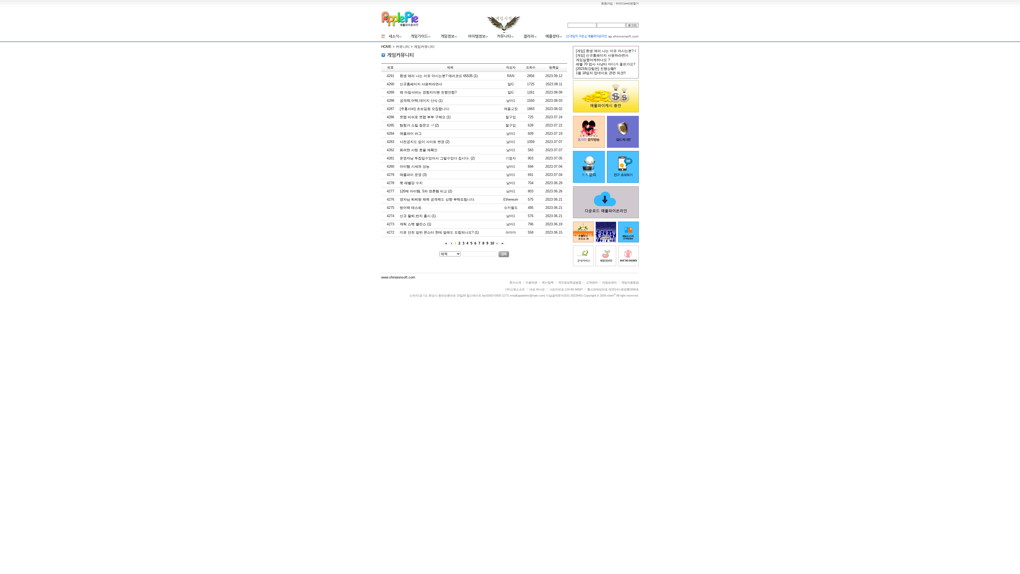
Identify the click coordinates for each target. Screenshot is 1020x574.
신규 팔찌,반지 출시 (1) (418, 216)
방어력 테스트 (411, 208)
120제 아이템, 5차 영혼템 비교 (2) (426, 191)
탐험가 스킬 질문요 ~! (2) (419, 125)
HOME (386, 47)
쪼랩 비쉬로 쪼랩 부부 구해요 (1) (425, 117)
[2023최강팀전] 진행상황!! (596, 69)
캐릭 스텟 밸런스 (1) (415, 224)
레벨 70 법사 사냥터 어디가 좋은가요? (605, 64)
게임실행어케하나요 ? (593, 60)
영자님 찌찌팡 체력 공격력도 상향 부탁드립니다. (437, 199)
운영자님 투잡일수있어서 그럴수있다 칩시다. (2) (437, 158)
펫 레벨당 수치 (411, 183)
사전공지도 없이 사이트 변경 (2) (424, 142)
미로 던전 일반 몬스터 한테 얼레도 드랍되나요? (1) (439, 232)
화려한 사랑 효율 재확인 (418, 150)
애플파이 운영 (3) (413, 175)
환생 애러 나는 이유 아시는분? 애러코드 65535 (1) (439, 76)
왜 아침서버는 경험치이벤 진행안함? (428, 92)
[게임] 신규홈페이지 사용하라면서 (602, 55)
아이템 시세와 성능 (415, 166)
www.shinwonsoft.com (398, 277)
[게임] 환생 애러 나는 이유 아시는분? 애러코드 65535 (617, 51)
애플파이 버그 (411, 134)
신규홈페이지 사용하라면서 (421, 84)
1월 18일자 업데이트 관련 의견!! (601, 73)
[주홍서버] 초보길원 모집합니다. (425, 109)
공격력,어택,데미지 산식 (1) (421, 101)
